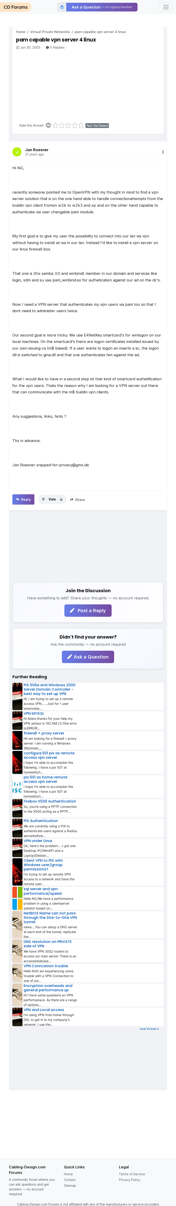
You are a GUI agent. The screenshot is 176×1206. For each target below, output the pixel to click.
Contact (70, 1180)
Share (79, 500)
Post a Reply (91, 610)
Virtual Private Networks (50, 32)
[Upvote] (43, 499)
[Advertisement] (90, 84)
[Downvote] (61, 499)
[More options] (163, 152)
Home (20, 32)
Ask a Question (91, 657)
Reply (25, 499)
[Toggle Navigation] (166, 7)
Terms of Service (132, 1174)
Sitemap (70, 1185)
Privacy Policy (129, 1180)
